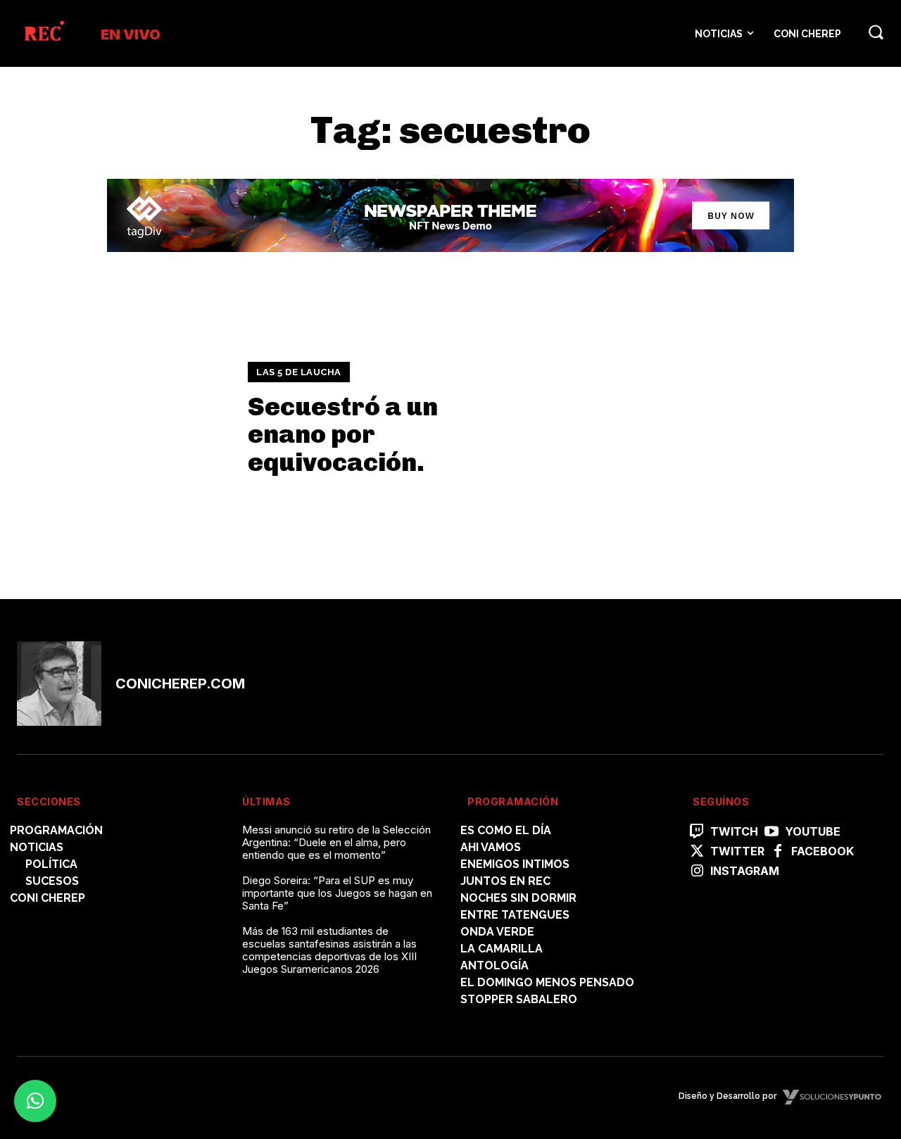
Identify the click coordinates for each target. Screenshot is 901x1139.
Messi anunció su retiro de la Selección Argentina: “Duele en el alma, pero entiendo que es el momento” (336, 842)
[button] (875, 31)
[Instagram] (697, 871)
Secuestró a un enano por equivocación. (343, 434)
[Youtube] (771, 832)
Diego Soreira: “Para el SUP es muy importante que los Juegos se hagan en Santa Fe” (337, 893)
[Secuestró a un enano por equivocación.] (123, 418)
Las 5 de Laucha (298, 372)
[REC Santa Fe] (43, 33)
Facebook (822, 851)
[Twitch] (697, 832)
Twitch (734, 831)
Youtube (812, 831)
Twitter (737, 851)
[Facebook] (778, 852)
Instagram (744, 871)
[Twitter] (697, 852)
